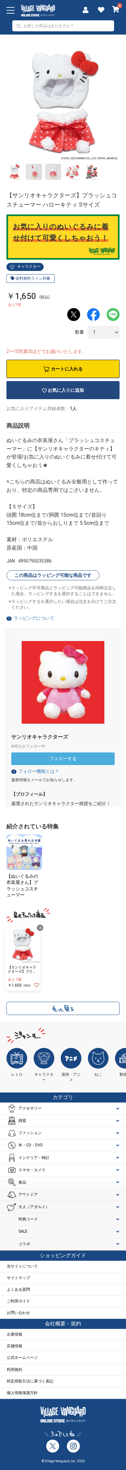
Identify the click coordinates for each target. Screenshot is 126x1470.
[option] (63, 103)
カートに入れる (67, 368)
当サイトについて (22, 1266)
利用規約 (14, 1369)
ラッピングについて (34, 618)
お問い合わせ (18, 1312)
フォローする (63, 758)
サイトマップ (18, 1278)
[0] (116, 10)
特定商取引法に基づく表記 (30, 1381)
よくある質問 (18, 1289)
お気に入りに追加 (66, 390)
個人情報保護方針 (22, 1393)
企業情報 (14, 1334)
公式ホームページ (22, 1357)
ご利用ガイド (18, 1301)
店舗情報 (14, 1346)
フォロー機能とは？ (35, 771)
